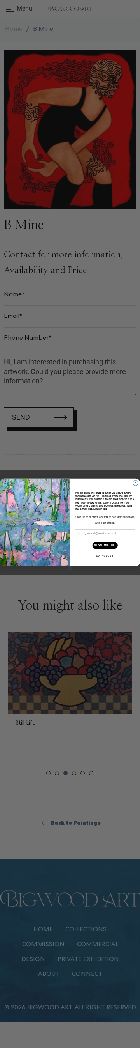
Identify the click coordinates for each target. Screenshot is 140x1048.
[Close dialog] (135, 483)
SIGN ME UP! (105, 545)
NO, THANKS (105, 556)
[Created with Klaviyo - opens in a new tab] (70, 567)
